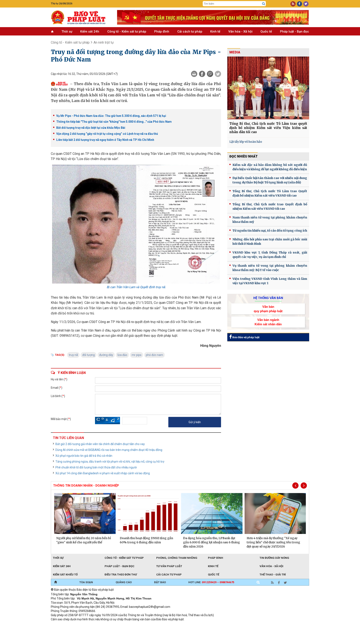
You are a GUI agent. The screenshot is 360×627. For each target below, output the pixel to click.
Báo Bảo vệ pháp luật (245, 337)
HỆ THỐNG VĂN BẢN (268, 298)
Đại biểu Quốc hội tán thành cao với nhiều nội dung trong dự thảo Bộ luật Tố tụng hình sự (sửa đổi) (269, 180)
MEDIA (234, 52)
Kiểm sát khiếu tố (65, 574)
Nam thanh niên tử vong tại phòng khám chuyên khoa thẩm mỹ (269, 220)
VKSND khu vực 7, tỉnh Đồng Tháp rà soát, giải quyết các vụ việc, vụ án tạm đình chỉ (269, 255)
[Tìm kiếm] (263, 3)
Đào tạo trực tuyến (154, 625)
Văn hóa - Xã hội (240, 31)
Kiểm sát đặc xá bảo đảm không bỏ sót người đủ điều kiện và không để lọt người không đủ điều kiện (269, 167)
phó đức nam (154, 355)
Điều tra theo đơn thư (121, 574)
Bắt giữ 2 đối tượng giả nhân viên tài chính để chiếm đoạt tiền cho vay (100, 444)
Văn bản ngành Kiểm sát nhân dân (268, 322)
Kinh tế (215, 31)
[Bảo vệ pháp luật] (81, 17)
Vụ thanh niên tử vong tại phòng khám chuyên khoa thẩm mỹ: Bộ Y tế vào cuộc (269, 268)
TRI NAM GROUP (63, 625)
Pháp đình (161, 31)
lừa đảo (122, 355)
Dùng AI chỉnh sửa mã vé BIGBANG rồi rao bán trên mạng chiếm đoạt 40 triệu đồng (108, 450)
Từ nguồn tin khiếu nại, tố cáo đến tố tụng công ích (269, 230)
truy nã (73, 355)
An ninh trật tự (104, 42)
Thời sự (66, 31)
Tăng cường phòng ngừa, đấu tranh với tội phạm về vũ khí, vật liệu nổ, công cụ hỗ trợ (109, 461)
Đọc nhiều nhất (243, 156)
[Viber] (210, 74)
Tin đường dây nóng (274, 557)
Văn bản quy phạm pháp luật (268, 309)
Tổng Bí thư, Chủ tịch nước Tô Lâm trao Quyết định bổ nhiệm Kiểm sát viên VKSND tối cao (269, 193)
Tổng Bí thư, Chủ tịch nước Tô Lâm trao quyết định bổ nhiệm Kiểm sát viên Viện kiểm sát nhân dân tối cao (268, 128)
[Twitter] (218, 74)
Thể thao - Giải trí (273, 574)
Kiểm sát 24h (89, 31)
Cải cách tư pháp (189, 31)
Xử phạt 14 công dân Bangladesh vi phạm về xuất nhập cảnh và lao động (102, 473)
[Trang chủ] (55, 582)
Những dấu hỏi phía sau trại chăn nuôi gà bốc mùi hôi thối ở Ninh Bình (269, 241)
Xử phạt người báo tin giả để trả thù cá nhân (83, 455)
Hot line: (211, 582)
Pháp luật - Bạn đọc (294, 31)
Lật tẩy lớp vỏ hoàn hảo (245, 142)
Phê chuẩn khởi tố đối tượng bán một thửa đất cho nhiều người (96, 467)
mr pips (136, 355)
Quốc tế (266, 31)
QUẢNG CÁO (124, 582)
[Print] (194, 74)
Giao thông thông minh (93, 625)
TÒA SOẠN (86, 582)
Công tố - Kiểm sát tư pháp (126, 31)
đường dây (106, 355)
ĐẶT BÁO (160, 582)
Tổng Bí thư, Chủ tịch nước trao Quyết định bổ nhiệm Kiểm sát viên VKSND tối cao (269, 206)
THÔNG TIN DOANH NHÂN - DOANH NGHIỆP (86, 485)
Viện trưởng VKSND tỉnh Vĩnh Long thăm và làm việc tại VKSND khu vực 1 (269, 281)
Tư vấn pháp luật (169, 566)
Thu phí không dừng (125, 625)
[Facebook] (202, 74)
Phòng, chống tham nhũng (176, 557)
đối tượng (88, 355)
